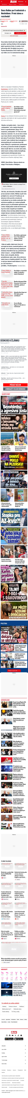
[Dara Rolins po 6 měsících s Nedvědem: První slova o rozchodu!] (5, 19)
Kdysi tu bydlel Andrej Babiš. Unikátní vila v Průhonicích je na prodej (19, 825)
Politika (3, 650)
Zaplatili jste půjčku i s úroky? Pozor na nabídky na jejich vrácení (19, 759)
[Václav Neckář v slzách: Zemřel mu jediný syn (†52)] (6, 721)
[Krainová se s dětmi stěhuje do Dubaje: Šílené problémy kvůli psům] (6, 785)
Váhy (2, 979)
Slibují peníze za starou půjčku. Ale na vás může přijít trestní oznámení (19, 728)
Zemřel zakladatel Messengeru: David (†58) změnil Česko (19, 817)
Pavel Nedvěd (14, 1022)
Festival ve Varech (13, 1006)
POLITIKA (4, 623)
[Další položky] (26, 4)
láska (25, 1019)
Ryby (25, 979)
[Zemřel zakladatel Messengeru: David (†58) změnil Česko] (6, 818)
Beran (2, 974)
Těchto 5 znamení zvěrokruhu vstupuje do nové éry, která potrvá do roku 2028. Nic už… (19, 992)
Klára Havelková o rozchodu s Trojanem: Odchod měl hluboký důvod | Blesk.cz (18, 743)
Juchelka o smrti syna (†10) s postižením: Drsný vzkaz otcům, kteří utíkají (20, 656)
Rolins (3, 116)
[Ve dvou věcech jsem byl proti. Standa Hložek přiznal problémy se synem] (6, 752)
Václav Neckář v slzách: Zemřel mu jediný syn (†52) (19, 720)
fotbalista (13, 1019)
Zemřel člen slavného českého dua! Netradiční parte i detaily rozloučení (19, 711)
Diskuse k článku (9, 340)
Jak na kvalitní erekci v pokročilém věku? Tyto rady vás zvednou (19, 734)
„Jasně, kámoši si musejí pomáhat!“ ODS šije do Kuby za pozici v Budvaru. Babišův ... (20, 648)
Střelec (12, 979)
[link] (7, 1035)
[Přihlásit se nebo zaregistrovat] (25, 1)
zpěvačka (8, 1019)
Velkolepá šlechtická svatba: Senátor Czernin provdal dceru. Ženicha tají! (20, 664)
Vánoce (21, 1019)
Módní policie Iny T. (6, 1009)
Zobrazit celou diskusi (15, 388)
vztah (9, 1022)
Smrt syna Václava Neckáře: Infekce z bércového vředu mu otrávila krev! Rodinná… (19, 793)
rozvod (3, 1019)
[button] (9, 1039)
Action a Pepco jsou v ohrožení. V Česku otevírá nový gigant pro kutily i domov (19, 809)
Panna (26, 974)
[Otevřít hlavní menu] (1, 1)
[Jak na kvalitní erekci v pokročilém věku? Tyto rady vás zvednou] (6, 736)
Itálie (18, 1019)
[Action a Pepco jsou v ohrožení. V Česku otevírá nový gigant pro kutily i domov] (6, 810)
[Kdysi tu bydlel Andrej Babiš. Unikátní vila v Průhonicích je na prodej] (6, 826)
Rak (16, 974)
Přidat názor (15, 384)
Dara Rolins (4, 1022)
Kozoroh (16, 979)
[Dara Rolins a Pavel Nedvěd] (4, 21)
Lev (21, 974)
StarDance (21, 1006)
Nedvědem (4, 89)
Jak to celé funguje (14, 35)
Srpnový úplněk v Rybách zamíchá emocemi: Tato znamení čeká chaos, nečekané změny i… (19, 985)
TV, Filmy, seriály (15, 1011)
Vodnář (21, 979)
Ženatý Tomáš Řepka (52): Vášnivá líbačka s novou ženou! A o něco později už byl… (19, 704)
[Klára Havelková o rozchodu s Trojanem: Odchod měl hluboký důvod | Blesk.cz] (6, 744)
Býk (7, 974)
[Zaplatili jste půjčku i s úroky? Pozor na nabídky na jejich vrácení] (6, 760)
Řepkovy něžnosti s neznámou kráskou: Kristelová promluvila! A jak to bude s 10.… (19, 776)
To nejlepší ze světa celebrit (10, 1003)
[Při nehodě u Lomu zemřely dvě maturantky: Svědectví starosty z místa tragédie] (6, 768)
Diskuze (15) (4, 26)
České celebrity (5, 1011)
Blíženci (11, 974)
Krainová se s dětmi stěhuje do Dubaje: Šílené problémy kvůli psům (19, 784)
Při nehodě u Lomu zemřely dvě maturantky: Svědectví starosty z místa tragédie (19, 768)
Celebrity (4, 1006)
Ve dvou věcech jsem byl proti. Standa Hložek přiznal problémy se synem (19, 752)
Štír (7, 979)
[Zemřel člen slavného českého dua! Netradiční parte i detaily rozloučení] (6, 713)
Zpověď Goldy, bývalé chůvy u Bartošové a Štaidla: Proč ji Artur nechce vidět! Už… (18, 801)
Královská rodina (17, 1009)
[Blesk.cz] (13, 1)
